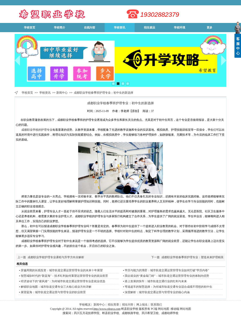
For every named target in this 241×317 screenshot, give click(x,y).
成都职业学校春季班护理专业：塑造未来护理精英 (192, 257)
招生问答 (127, 304)
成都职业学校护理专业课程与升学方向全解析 (56, 257)
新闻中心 (62, 92)
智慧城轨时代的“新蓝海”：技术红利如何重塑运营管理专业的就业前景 (64, 275)
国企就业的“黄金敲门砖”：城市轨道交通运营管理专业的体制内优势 (167, 275)
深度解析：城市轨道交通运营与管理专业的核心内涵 (157, 292)
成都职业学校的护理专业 (36, 129)
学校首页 (27, 92)
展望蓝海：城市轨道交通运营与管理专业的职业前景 (53, 292)
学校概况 (85, 304)
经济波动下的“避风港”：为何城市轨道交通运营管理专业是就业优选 (63, 281)
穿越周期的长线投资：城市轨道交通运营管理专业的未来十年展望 (62, 270)
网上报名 (142, 304)
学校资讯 (45, 92)
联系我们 (156, 304)
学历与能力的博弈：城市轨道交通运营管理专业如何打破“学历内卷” (167, 270)
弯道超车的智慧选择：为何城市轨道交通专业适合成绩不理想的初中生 (168, 286)
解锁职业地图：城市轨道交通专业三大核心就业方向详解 (56, 286)
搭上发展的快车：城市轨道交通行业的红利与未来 (156, 281)
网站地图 (163, 308)
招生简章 (113, 304)
